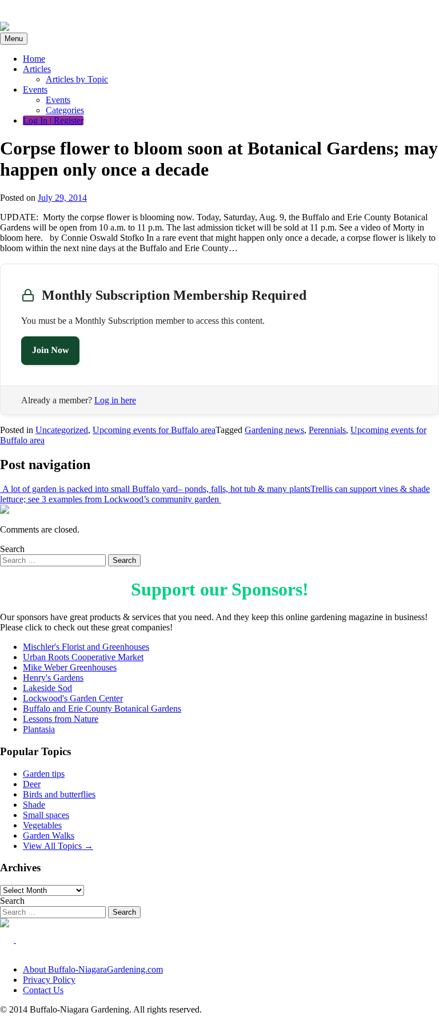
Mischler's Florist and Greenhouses (86, 647)
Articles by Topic (77, 79)
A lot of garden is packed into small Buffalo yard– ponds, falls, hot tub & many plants (155, 489)
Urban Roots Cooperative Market (83, 657)
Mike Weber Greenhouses (70, 667)
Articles (37, 69)
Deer (32, 784)
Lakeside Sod (47, 688)
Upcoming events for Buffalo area (154, 430)
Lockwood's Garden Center (73, 698)
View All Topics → (58, 846)
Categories (65, 110)
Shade (34, 804)
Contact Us (43, 990)
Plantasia (39, 729)
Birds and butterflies (59, 794)
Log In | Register (53, 120)
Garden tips (44, 774)
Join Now (50, 350)
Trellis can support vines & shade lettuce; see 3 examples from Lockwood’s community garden (215, 494)
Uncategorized (61, 430)
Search (12, 549)
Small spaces (46, 815)
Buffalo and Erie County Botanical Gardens (102, 708)
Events (35, 89)
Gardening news (274, 430)
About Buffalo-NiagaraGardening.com (93, 969)
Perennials (327, 430)
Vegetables (42, 825)
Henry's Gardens (53, 677)
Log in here (115, 400)
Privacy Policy (49, 980)
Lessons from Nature (60, 719)
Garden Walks (48, 835)
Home (34, 58)
